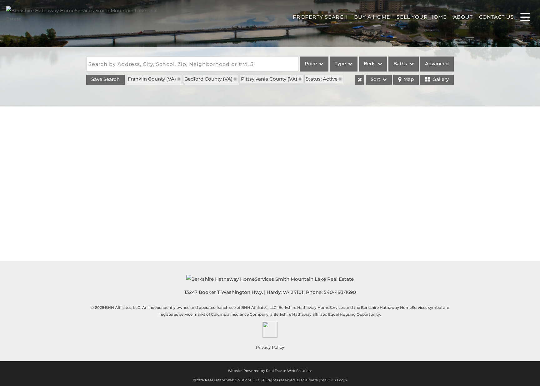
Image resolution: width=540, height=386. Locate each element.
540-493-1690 (340, 292)
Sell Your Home (422, 17)
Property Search (320, 17)
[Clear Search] (359, 80)
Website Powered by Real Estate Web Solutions (270, 371)
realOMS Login (334, 380)
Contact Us (496, 17)
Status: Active (322, 79)
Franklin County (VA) (152, 79)
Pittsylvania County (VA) (269, 79)
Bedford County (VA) (208, 79)
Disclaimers (307, 380)
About (463, 17)
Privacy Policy (270, 347)
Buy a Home (372, 17)
